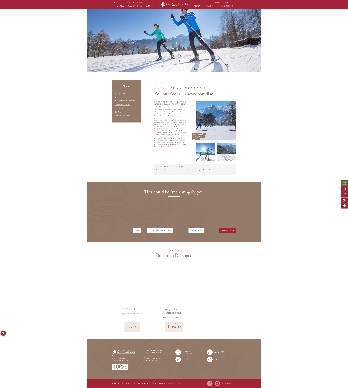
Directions (171, 383)
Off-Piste (118, 112)
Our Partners (162, 383)
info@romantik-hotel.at (143, 2)
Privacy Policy (136, 383)
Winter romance (121, 93)
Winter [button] (197, 6)
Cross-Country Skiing (122, 104)
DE (232, 2)
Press (178, 383)
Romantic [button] (209, 6)
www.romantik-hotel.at (151, 360)
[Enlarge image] (205, 152)
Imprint (226, 2)
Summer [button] (150, 6)
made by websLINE (228, 383)
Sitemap (153, 383)
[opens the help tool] (3, 333)
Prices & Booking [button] (225, 6)
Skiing (117, 97)
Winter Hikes (119, 108)
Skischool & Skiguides (122, 116)
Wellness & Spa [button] (135, 6)
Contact (218, 2)
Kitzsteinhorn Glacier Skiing (125, 101)
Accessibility (145, 383)
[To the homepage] (174, 4)
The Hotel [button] (119, 6)
